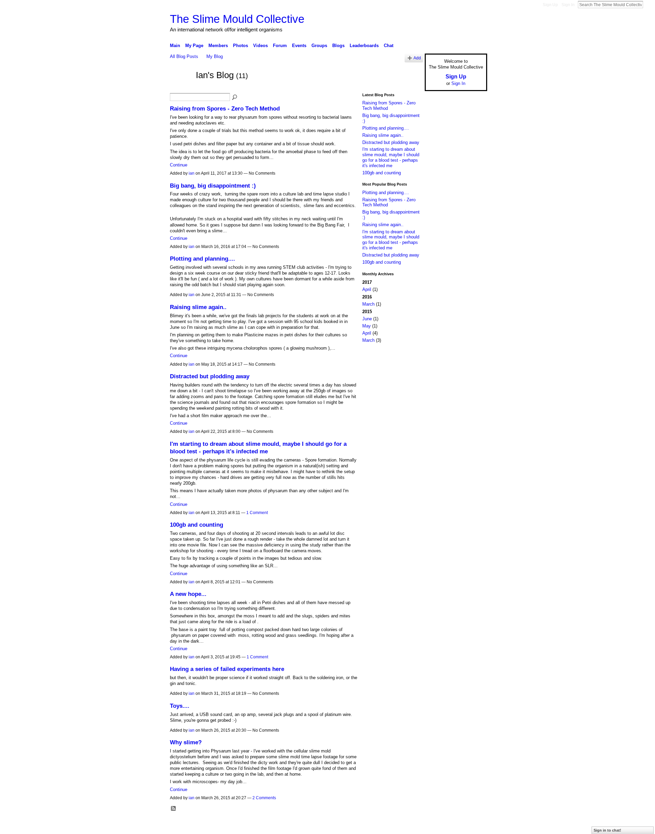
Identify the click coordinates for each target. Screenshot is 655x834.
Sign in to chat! (607, 830)
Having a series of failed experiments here (227, 668)
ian (191, 173)
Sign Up (550, 4)
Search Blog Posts (235, 97)
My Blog (214, 56)
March (368, 304)
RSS (174, 809)
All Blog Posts (184, 56)
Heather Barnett (221, 826)
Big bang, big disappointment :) (213, 185)
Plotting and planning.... (202, 258)
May (366, 325)
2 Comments (264, 797)
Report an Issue (436, 826)
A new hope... (188, 593)
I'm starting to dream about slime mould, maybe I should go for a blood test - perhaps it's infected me (390, 157)
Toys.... (179, 705)
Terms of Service (471, 826)
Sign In (568, 4)
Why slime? (186, 742)
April (366, 289)
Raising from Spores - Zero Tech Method (225, 108)
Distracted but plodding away (209, 376)
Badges (410, 826)
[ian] (181, 88)
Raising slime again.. (198, 307)
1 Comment (257, 512)
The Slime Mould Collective (237, 19)
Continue (178, 164)
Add (417, 58)
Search (648, 4)
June (367, 318)
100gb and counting (196, 524)
